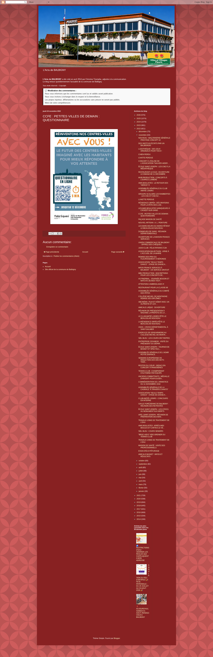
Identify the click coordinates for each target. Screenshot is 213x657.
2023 (139, 125)
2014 (139, 519)
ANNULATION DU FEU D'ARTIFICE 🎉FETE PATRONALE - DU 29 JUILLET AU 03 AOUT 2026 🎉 (142, 577)
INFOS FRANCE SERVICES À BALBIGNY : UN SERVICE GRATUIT (153, 269)
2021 (139, 495)
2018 (139, 506)
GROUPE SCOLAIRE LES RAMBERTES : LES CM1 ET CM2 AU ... (154, 195)
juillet (141, 471)
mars (141, 484)
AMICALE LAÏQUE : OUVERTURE (151, 307)
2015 (139, 516)
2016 (139, 512)
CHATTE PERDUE (145, 158)
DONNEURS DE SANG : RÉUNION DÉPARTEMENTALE (152, 232)
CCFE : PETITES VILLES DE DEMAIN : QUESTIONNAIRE (153, 215)
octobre (142, 461)
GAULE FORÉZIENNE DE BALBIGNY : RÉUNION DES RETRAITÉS (153, 405)
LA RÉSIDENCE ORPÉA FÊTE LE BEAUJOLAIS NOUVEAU (151, 323)
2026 (139, 115)
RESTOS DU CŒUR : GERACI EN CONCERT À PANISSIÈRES (151, 367)
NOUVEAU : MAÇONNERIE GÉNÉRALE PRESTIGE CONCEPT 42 (154, 139)
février (141, 488)
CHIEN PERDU (144, 154)
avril (140, 481)
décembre (143, 132)
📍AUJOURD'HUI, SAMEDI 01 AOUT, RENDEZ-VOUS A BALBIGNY (143, 612)
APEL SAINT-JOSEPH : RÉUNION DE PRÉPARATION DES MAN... (153, 416)
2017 (139, 509)
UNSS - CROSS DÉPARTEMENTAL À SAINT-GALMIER (153, 328)
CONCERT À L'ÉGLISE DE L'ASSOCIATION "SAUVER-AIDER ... (153, 162)
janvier (141, 491)
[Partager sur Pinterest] (60, 233)
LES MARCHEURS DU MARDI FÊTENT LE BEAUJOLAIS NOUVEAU (154, 227)
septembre (143, 464)
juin (140, 474)
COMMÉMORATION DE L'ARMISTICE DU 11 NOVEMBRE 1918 (153, 383)
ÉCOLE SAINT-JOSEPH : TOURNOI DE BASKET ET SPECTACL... (153, 348)
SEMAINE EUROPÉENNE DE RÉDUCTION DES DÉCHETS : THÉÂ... (151, 360)
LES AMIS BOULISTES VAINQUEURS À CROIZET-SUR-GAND (154, 209)
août (141, 467)
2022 (139, 129)
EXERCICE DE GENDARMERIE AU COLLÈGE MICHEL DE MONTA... (152, 334)
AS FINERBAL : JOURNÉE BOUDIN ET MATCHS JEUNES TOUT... (153, 280)
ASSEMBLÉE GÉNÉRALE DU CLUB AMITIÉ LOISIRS (152, 189)
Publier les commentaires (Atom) (66, 256)
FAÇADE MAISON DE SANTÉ (150, 219)
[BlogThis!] (52, 233)
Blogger (117, 638)
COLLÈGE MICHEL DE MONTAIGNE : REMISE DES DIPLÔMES (153, 297)
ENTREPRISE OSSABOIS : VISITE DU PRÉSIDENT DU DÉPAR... (153, 342)
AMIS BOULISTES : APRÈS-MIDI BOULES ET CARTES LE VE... (151, 427)
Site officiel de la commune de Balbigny (60, 269)
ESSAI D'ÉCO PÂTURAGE (148, 451)
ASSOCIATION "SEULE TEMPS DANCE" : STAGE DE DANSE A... (152, 263)
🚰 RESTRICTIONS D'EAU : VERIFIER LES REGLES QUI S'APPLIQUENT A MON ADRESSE (142, 553)
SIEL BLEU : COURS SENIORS (150, 431)
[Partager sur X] (55, 233)
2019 (139, 502)
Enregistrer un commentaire (57, 247)
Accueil (85, 252)
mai (140, 478)
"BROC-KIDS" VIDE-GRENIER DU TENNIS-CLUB (151, 436)
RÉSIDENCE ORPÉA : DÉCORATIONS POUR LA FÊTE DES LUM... (153, 204)
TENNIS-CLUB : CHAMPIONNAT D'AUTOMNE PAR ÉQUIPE (151, 372)
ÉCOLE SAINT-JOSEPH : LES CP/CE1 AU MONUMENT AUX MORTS (153, 410)
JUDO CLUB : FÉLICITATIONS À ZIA (152, 248)
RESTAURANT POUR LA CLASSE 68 (153, 288)
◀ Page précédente (51, 252)
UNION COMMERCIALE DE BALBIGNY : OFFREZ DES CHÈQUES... (154, 244)
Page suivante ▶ (118, 252)
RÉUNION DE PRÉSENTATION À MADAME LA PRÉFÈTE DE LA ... (152, 312)
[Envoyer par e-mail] (49, 233)
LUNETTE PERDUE (146, 199)
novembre (143, 135)
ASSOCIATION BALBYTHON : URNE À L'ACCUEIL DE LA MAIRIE (153, 252)
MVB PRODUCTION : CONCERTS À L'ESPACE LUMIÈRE (152, 179)
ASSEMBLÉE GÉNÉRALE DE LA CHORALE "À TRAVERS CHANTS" (153, 388)
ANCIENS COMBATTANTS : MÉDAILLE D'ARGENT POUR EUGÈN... (153, 377)
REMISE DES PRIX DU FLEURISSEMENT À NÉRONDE (152, 258)
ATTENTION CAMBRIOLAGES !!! (151, 284)
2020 (139, 499)
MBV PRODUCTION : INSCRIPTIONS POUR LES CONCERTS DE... (153, 274)
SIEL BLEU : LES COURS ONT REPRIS (154, 338)
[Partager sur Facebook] (58, 233)
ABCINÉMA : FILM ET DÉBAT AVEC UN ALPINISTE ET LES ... (153, 303)
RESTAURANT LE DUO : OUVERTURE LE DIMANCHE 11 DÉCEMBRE (153, 173)
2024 (139, 122)
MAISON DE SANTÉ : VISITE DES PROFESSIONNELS (151, 446)
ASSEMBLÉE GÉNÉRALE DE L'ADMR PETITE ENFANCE (153, 353)
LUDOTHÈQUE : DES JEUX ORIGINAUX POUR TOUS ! (150, 150)
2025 (139, 118)
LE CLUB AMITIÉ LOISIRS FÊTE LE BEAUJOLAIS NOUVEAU (152, 317)
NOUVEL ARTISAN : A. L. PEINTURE (152, 223)
